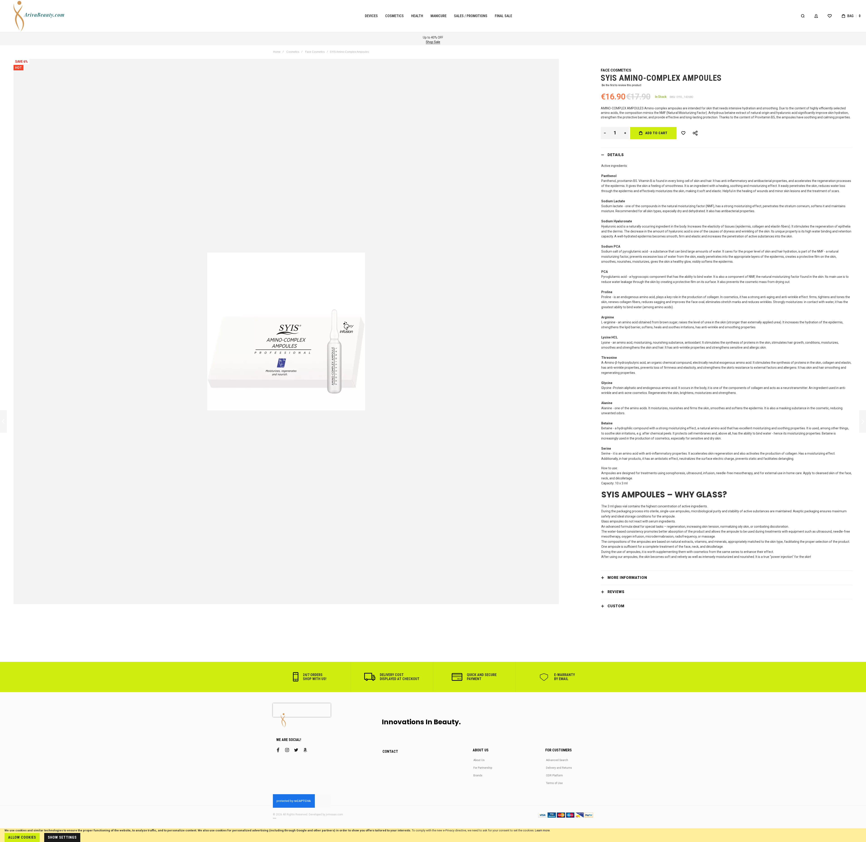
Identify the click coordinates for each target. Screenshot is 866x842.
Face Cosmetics (315, 51)
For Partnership (482, 767)
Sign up (292, 42)
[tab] (726, 155)
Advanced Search (557, 760)
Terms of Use (554, 783)
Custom (616, 606)
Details (616, 155)
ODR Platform (554, 775)
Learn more (542, 830)
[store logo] (39, 16)
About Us (479, 760)
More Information (627, 577)
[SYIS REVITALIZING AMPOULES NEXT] (862, 421)
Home (277, 51)
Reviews (616, 592)
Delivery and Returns (559, 767)
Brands (477, 775)
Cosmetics (292, 51)
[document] (433, 835)
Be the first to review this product (621, 85)
